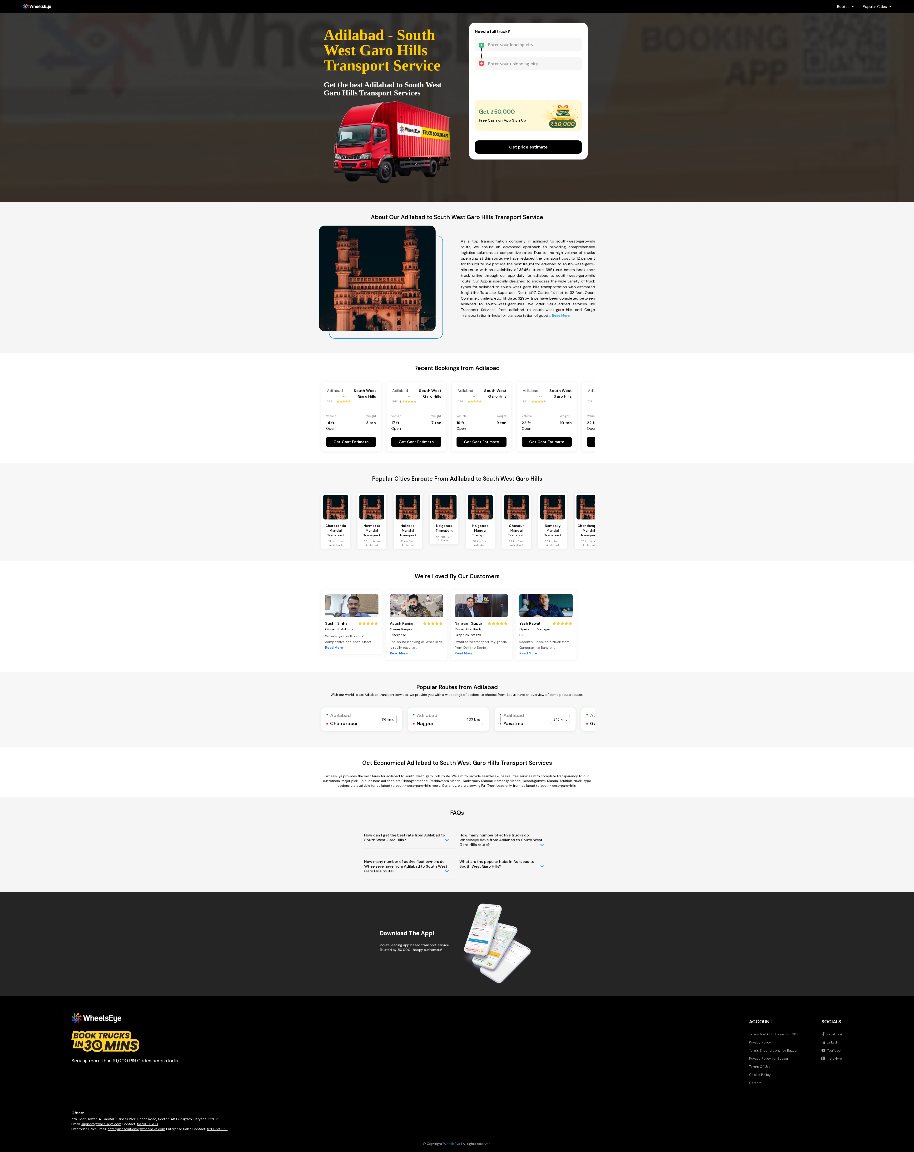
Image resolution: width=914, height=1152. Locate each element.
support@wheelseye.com (101, 1124)
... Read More (559, 315)
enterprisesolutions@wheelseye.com (136, 1129)
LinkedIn (833, 1042)
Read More (334, 647)
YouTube (834, 1050)
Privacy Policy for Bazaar (768, 1058)
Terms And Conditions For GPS (773, 1034)
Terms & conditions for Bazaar (773, 1050)
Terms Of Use (759, 1066)
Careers (755, 1083)
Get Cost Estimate (351, 441)
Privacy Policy (760, 1042)
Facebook (835, 1034)
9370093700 (147, 1124)
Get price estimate (528, 147)
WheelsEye (451, 1144)
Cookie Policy (760, 1075)
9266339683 (217, 1129)
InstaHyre (834, 1058)
